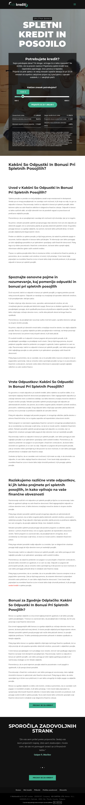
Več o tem (59, 802)
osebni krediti (13, 585)
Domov (18, 790)
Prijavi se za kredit (43, 705)
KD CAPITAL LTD (57, 796)
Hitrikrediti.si (16, 796)
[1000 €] (22, 96)
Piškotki (37, 790)
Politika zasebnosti (50, 790)
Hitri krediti (27, 790)
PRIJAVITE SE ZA (42, 104)
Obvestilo (63, 790)
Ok (54, 802)
